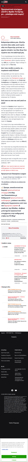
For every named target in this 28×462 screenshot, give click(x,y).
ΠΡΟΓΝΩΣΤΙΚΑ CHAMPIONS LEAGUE (18, 219)
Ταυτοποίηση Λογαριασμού (18, 361)
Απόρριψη (14, 460)
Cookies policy (5, 449)
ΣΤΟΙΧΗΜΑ (8, 221)
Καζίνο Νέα (4, 371)
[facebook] (6, 238)
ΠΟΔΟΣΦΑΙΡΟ (3, 221)
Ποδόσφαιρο (18, 333)
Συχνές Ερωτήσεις (19, 358)
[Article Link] (14, 251)
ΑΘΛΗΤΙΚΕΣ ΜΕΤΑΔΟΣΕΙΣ (18, 374)
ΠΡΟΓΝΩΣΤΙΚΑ (10, 333)
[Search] (26, 2)
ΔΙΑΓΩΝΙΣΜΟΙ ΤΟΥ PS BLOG (20, 370)
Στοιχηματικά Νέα (5, 369)
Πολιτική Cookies (5, 360)
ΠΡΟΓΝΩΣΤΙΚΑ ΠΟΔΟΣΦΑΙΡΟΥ (6, 219)
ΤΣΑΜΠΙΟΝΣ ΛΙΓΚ (8, 5)
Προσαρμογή (14, 452)
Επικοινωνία (18, 352)
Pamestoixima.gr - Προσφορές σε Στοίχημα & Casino (19, 379)
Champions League (17, 78)
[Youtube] (16, 390)
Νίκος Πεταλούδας (14, 36)
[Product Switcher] (2, 2)
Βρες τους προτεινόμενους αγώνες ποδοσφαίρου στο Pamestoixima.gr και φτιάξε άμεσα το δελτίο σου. (13, 168)
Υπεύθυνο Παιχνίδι (6, 355)
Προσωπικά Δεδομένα (6, 358)
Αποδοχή (14, 456)
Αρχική (3, 333)
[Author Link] (2, 37)
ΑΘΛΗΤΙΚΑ (3, 377)
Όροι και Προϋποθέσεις (20, 355)
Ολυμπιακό (7, 60)
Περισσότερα (23, 237)
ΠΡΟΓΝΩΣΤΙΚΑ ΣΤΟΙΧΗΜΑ (9, 6)
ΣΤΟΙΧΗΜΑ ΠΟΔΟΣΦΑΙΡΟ (16, 5)
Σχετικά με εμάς (5, 352)
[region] (14, 450)
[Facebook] (12, 390)
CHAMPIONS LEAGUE (14, 221)
